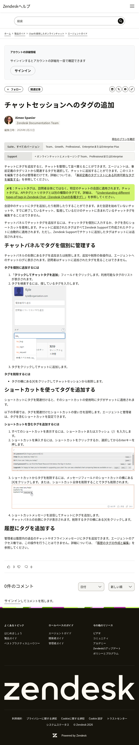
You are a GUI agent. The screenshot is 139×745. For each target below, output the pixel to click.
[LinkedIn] (112, 89)
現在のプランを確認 (123, 139)
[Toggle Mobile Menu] (132, 6)
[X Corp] (119, 89)
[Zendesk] (69, 687)
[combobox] (91, 586)
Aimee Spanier (25, 117)
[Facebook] (125, 89)
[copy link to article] (132, 89)
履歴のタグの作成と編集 (113, 543)
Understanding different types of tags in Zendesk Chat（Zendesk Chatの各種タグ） (68, 194)
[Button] (8, 567)
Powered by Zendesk (74, 735)
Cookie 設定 (96, 718)
